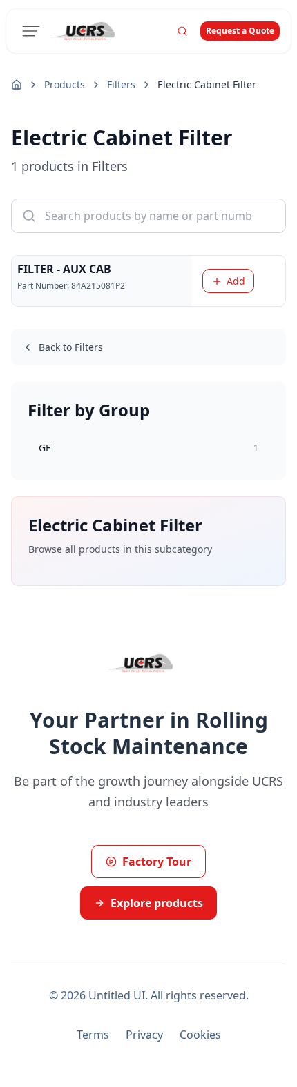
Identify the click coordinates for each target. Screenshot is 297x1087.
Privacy (144, 1034)
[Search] (182, 31)
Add (236, 280)
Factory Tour (156, 861)
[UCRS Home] (90, 31)
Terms (93, 1034)
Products (64, 84)
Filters (121, 84)
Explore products (157, 903)
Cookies (200, 1034)
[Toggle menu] (31, 31)
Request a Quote (240, 31)
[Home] (16, 84)
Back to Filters (71, 347)
